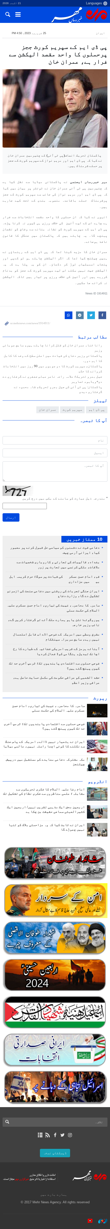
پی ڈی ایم (97, 409)
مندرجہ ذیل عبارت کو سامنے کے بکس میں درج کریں (64, 498)
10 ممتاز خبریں (84, 539)
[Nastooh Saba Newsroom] (100, 1221)
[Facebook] (55, 1135)
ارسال (11, 517)
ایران (100, 33)
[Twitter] (62, 1135)
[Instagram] (70, 1135)
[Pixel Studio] (87, 1221)
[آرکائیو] (40, 1135)
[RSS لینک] (47, 1135)
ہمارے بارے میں (53, 1194)
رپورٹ (100, 698)
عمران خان (47, 409)
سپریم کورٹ (72, 409)
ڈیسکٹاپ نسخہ (55, 1153)
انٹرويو (97, 781)
